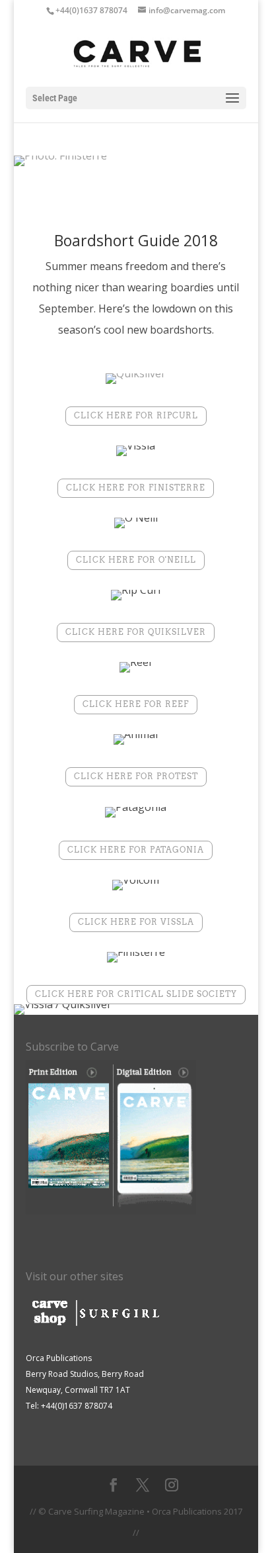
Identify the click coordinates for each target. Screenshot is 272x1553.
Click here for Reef (136, 704)
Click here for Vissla (136, 922)
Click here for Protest (136, 776)
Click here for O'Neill (136, 560)
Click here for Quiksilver (135, 632)
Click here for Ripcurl (136, 415)
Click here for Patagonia (135, 850)
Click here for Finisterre (135, 488)
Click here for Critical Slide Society (136, 994)
